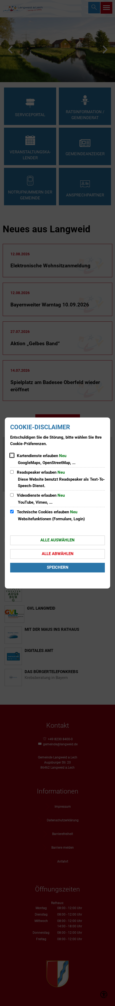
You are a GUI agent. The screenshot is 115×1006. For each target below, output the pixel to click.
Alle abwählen (58, 553)
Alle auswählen (57, 540)
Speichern (57, 567)
